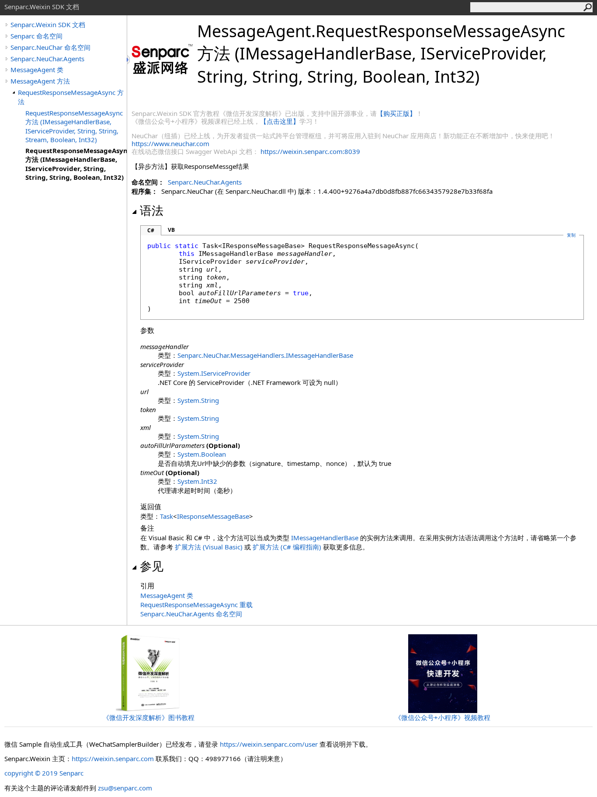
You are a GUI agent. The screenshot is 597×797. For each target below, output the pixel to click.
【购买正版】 (396, 113)
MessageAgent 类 (36, 69)
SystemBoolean (201, 454)
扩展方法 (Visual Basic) (209, 546)
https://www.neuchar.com (170, 143)
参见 (151, 566)
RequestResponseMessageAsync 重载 (196, 604)
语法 (151, 210)
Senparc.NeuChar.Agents (47, 58)
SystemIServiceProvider (213, 373)
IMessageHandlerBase (324, 537)
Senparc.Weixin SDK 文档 (47, 24)
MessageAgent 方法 (40, 81)
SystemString (198, 400)
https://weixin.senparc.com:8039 (310, 151)
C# (150, 230)
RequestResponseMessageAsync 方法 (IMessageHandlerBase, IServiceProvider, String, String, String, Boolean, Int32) (76, 164)
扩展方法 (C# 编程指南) (287, 546)
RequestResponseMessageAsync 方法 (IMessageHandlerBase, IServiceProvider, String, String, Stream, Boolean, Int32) (74, 126)
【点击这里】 (279, 121)
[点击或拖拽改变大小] (129, 60)
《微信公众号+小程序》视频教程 (442, 717)
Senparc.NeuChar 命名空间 (50, 47)
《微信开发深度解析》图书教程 (148, 717)
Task (166, 516)
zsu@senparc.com (125, 787)
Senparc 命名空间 (36, 35)
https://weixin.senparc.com (113, 758)
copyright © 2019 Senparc (43, 773)
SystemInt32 (197, 481)
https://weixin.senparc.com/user (269, 744)
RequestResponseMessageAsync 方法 (71, 97)
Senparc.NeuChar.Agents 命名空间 (191, 613)
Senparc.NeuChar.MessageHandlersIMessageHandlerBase (265, 355)
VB (171, 230)
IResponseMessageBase (213, 516)
